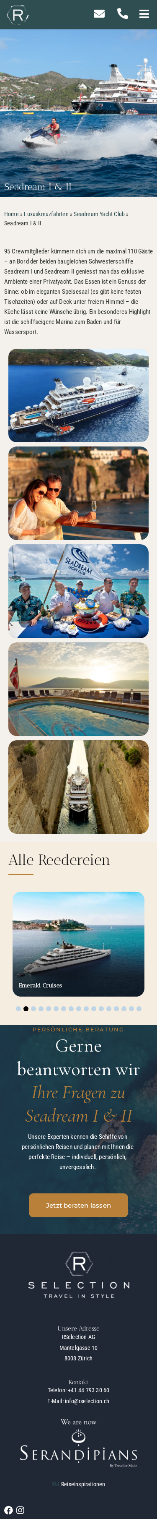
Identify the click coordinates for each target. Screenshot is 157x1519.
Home (11, 214)
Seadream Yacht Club (99, 214)
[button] (144, 15)
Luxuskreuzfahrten (46, 214)
